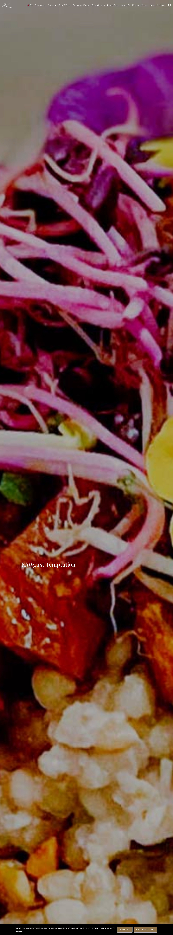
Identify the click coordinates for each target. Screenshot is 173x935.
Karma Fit (125, 5)
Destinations (40, 5)
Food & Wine (64, 5)
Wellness (52, 5)
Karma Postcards (157, 5)
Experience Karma (81, 5)
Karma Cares (113, 5)
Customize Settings (145, 930)
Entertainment (98, 5)
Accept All (125, 930)
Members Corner (140, 5)
